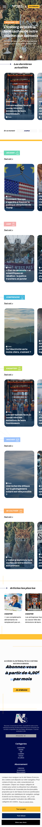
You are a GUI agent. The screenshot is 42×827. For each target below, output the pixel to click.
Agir (21, 751)
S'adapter (10, 101)
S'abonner (21, 768)
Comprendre (21, 747)
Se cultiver (21, 757)
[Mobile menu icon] (4, 6)
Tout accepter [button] (21, 809)
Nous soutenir (21, 772)
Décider (21, 749)
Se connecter (21, 770)
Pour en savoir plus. (26, 802)
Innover (21, 755)
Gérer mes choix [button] (21, 822)
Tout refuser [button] (21, 816)
